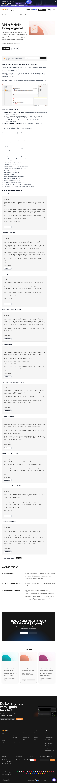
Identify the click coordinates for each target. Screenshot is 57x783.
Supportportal (14, 732)
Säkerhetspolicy (29, 779)
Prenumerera (43, 58)
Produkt (17, 8)
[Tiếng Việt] (42, 773)
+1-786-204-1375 (7, 763)
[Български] (19, 771)
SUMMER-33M (6, 5)
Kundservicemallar (8, 14)
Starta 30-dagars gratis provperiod (7, 719)
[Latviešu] (49, 771)
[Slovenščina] (36, 773)
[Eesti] (33, 771)
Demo (49, 9)
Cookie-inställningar (30, 780)
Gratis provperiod (42, 9)
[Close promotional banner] (55, 2)
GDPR (42, 779)
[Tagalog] (40, 773)
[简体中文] (44, 773)
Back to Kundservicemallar (9, 558)
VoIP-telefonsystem (48, 737)
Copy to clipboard (7, 268)
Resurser (22, 8)
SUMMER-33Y (17, 5)
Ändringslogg (14, 739)
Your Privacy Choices (42, 780)
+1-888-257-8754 (7, 761)
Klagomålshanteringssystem (50, 745)
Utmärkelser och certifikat (28, 735)
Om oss (24, 732)
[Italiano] (43, 771)
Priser (3, 735)
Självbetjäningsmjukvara (49, 739)
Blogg (35, 732)
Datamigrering (14, 735)
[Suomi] (35, 771)
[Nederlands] (51, 771)
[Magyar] (41, 771)
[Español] (31, 771)
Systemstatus (14, 737)
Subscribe (53, 759)
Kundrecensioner (26, 737)
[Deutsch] (25, 771)
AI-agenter (12, 9)
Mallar (35, 739)
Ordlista (35, 735)
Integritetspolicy (37, 779)
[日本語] (45, 771)
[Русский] (32, 773)
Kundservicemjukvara (49, 735)
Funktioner (4, 738)
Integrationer (4, 740)
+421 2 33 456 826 (7, 759)
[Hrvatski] (39, 771)
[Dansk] (23, 771)
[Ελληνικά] (27, 771)
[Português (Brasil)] (28, 773)
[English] (29, 771)
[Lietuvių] (47, 771)
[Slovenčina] (34, 773)
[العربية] (17, 771)
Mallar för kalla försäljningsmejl (20, 14)
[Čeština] (21, 771)
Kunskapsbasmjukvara (49, 732)
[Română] (30, 773)
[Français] (37, 771)
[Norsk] (53, 771)
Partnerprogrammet (26, 739)
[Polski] (26, 773)
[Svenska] (38, 773)
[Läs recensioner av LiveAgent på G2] (33, 760)
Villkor (23, 779)
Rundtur (3, 742)
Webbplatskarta (48, 779)
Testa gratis (18, 558)
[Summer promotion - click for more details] (28, 3)
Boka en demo (15, 48)
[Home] (2, 14)
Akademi (36, 737)
